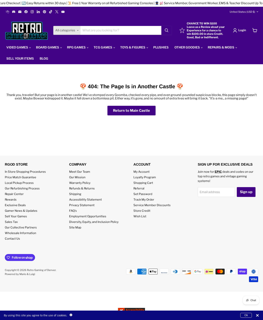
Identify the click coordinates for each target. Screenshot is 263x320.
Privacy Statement (82, 205)
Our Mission (77, 177)
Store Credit (141, 210)
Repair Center (14, 194)
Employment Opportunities (87, 216)
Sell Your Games (16, 216)
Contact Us (12, 238)
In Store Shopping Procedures (25, 171)
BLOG (44, 58)
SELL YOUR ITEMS (20, 58)
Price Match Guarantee (20, 177)
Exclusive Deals (15, 205)
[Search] (166, 30)
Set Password (142, 194)
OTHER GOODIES (187, 47)
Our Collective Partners (21, 227)
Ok (246, 315)
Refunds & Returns (82, 188)
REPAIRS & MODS (221, 47)
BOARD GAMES (48, 47)
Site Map (75, 227)
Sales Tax (11, 222)
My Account (141, 171)
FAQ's (73, 210)
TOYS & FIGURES (133, 47)
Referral (138, 188)
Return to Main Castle (131, 110)
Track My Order (143, 199)
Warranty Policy (79, 183)
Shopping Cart (143, 183)
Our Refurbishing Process (22, 188)
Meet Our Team (79, 171)
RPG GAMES (76, 47)
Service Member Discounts (152, 205)
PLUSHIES (161, 47)
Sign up (246, 192)
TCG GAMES (103, 47)
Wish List (139, 216)
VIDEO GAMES (17, 47)
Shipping (75, 194)
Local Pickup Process (19, 183)
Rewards (11, 199)
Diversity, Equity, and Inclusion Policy (94, 222)
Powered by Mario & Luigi (20, 274)
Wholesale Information (20, 233)
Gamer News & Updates (21, 210)
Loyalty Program (144, 177)
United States (242, 11)
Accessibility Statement (85, 199)
